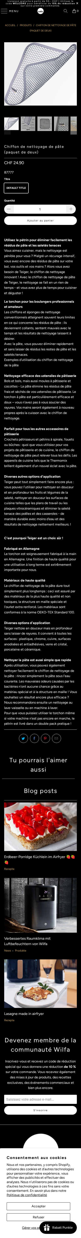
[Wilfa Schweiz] (40, 11)
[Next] (73, 74)
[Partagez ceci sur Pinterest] (45, 738)
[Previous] (7, 74)
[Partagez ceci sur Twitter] (23, 738)
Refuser (38, 1217)
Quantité (9, 200)
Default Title (16, 187)
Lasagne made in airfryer (24, 1013)
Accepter (38, 1206)
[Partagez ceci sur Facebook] (34, 738)
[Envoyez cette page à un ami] (56, 738)
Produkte (20, 950)
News (7, 950)
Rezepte (9, 868)
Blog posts (40, 791)
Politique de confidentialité (27, 1195)
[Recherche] (66, 11)
